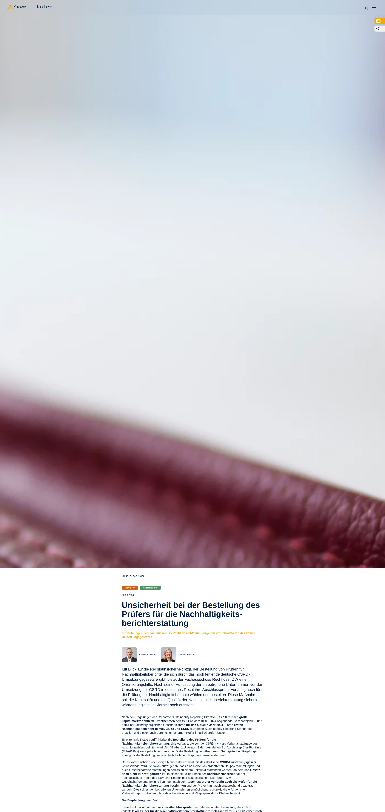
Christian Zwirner (147, 654)
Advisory (130, 588)
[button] (366, 8)
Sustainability (150, 588)
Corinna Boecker (186, 654)
